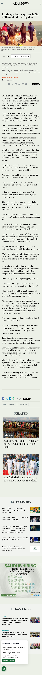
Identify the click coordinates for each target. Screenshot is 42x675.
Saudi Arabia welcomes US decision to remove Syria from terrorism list (13, 549)
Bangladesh (23, 404)
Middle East (6, 630)
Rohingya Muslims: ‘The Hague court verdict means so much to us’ (21, 443)
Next (39, 33)
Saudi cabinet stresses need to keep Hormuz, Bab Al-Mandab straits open (13, 510)
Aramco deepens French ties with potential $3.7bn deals (15, 539)
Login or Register (8, 660)
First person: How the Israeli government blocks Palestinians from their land (14, 634)
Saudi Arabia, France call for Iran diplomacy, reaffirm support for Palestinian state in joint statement (15, 621)
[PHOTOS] (21, 428)
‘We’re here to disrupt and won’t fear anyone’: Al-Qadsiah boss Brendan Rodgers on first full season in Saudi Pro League (14, 529)
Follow (36, 84)
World (4, 616)
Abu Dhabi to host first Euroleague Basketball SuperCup (15, 518)
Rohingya (11, 404)
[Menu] (2, 3)
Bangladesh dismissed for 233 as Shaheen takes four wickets (20, 479)
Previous (2, 33)
